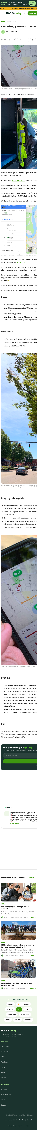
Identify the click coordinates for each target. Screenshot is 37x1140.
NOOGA (13, 13)
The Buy (17, 1020)
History (27, 1009)
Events (8, 1020)
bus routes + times (18, 180)
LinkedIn (30, 1120)
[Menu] (3, 13)
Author (10, 1004)
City (3, 21)
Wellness (28, 1020)
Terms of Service (23, 1126)
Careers (3, 1100)
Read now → (32, 3)
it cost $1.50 (20, 262)
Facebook (24, 40)
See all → (32, 878)
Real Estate (12, 1014)
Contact (3, 1105)
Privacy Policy (12, 1126)
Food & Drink (5, 1046)
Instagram (8, 1120)
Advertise (4, 1089)
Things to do (24, 1014)
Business (10, 1009)
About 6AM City (6, 1094)
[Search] (24, 13)
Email (13, 40)
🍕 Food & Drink (23, 1004)
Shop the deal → (15, 823)
